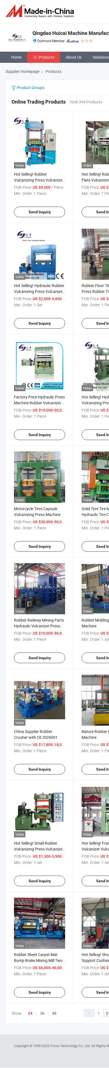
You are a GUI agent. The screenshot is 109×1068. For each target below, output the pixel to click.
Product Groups (30, 87)
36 (42, 1013)
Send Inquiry (40, 212)
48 (54, 1013)
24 (30, 1013)
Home (16, 57)
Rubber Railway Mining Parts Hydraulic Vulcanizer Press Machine (39, 625)
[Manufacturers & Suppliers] (41, 11)
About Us (74, 57)
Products (46, 57)
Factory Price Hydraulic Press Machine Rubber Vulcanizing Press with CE (39, 402)
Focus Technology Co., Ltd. (70, 1045)
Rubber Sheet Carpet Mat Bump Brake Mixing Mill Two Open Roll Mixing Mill (38, 960)
